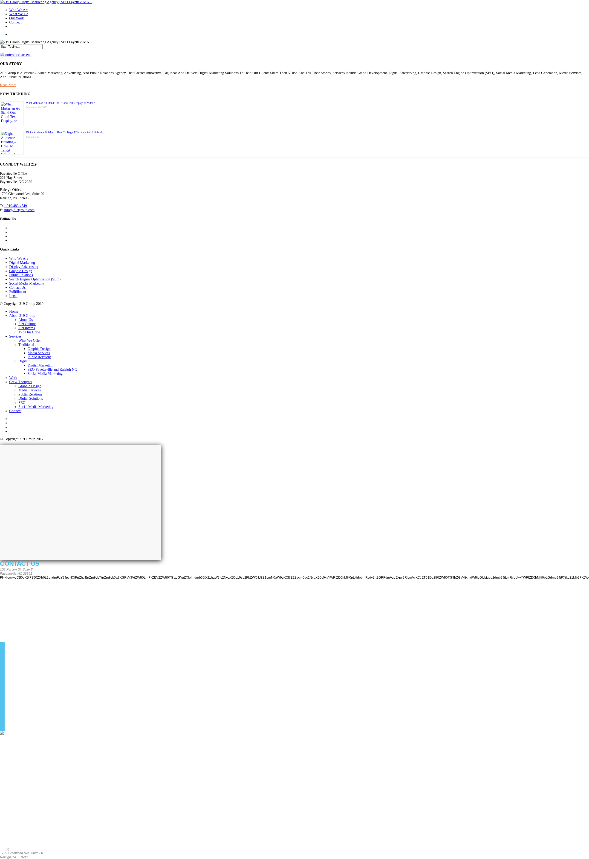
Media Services (39, 353)
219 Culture (27, 324)
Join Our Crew (29, 332)
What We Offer (29, 340)
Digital (23, 361)
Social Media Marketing (26, 283)
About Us (25, 320)
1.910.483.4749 (15, 206)
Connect (15, 22)
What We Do (18, 14)
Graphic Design (20, 271)
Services (15, 336)
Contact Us (17, 287)
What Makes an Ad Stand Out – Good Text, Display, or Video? (60, 103)
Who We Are (18, 10)
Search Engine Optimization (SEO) (35, 279)
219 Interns (26, 328)
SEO (22, 403)
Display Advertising (23, 267)
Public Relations (21, 275)
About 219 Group (22, 315)
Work (13, 378)
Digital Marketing (22, 263)
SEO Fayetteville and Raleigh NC (52, 369)
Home (13, 311)
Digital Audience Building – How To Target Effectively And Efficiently (64, 132)
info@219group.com (19, 210)
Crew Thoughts (20, 382)
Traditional (26, 345)
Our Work (16, 18)
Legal (13, 296)
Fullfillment (17, 292)
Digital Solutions (30, 398)
